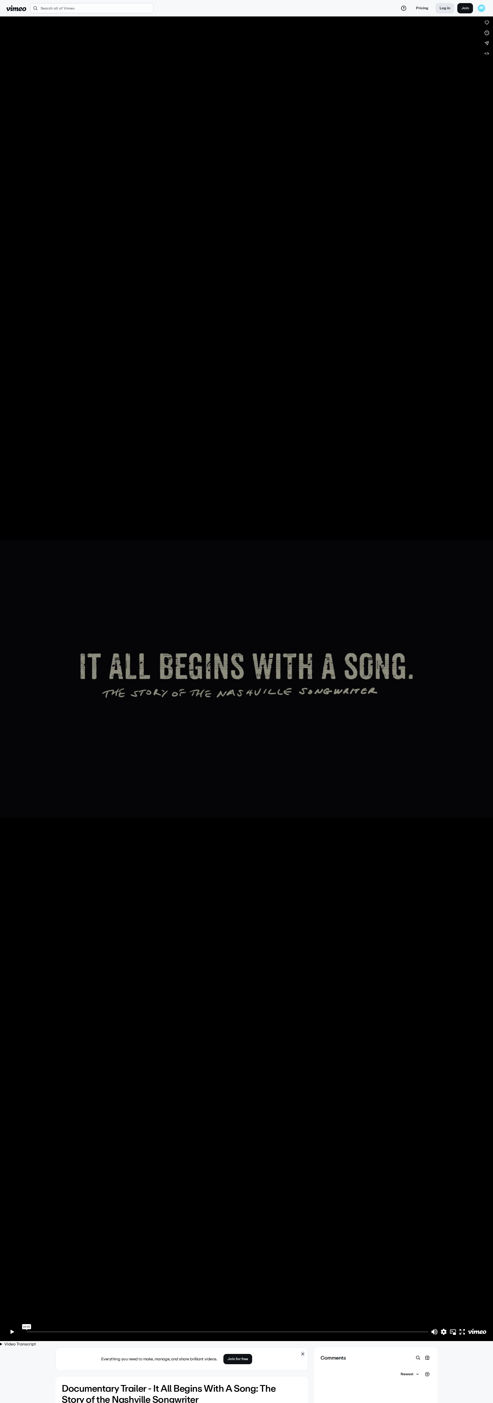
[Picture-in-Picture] (453, 1332)
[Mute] (434, 1332)
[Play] (12, 1332)
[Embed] (487, 53)
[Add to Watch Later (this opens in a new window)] (487, 33)
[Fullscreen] (462, 1332)
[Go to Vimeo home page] (16, 8)
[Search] (418, 1358)
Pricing (422, 8)
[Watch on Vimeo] (477, 1332)
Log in (445, 8)
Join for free (237, 1359)
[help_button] (404, 8)
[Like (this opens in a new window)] (487, 23)
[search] (92, 8)
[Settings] (444, 1332)
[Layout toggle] (427, 1358)
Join (465, 8)
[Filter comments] (427, 1374)
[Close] (303, 1354)
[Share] (487, 43)
